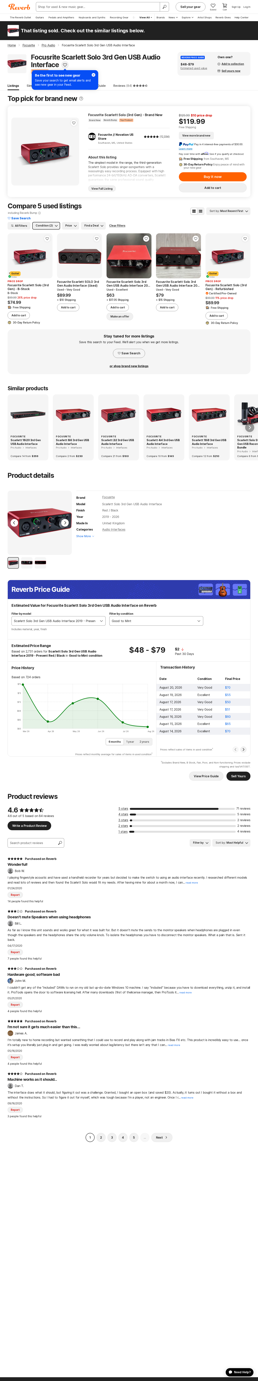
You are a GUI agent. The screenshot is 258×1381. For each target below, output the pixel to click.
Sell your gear (190, 7)
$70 (227, 687)
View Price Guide (206, 776)
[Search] (164, 6)
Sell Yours (238, 776)
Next (159, 1137)
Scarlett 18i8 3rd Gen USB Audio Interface (209, 441)
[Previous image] (17, 151)
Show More (83, 536)
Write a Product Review (29, 826)
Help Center (242, 17)
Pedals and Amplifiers (61, 17)
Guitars (40, 17)
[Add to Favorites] (65, 65)
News (172, 17)
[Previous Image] (14, 523)
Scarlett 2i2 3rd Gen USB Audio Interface (117, 441)
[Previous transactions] (236, 749)
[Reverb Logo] (19, 7)
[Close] (93, 75)
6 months (115, 741)
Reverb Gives (223, 17)
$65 (228, 724)
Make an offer (119, 316)
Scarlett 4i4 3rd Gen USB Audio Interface (163, 441)
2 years (144, 741)
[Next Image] (65, 523)
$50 (228, 702)
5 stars (123, 808)
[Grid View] (194, 211)
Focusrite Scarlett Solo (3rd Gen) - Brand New (125, 115)
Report (15, 894)
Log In (246, 6)
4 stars (123, 814)
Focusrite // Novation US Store (116, 136)
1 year (130, 741)
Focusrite (108, 497)
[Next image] (74, 151)
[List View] (201, 211)
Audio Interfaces (113, 529)
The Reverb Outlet (20, 17)
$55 (228, 695)
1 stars (123, 831)
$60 (228, 716)
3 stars (123, 820)
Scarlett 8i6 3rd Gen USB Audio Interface (72, 441)
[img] (151, 136)
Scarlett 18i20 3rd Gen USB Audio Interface (26, 441)
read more (192, 882)
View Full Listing (102, 188)
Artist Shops (205, 17)
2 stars (123, 826)
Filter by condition (121, 613)
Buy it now (213, 177)
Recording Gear (119, 17)
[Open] (101, 621)
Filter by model (21, 613)
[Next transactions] (243, 749)
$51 (227, 709)
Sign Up (236, 6)
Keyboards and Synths (92, 17)
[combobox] (55, 620)
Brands (161, 17)
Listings (13, 86)
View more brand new (196, 135)
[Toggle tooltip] (81, 99)
